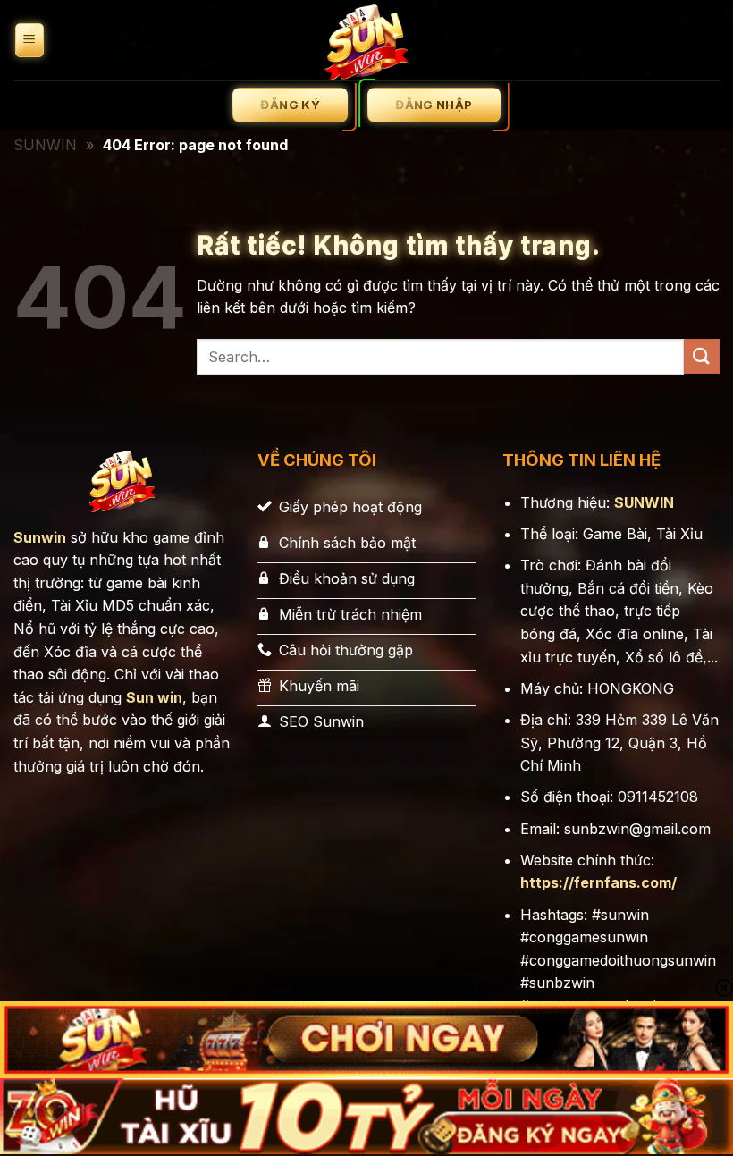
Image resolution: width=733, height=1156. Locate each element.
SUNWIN (45, 145)
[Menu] (29, 40)
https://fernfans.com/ (598, 882)
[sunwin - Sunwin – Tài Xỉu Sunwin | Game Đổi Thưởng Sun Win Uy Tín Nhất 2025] (366, 40)
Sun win (154, 697)
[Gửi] (702, 356)
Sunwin (39, 537)
